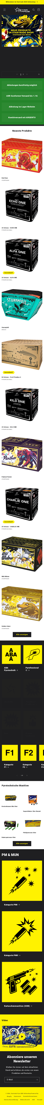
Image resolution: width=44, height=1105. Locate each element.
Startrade (8, 702)
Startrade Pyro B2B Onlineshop (21, 1093)
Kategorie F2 (27, 765)
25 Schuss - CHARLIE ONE (11, 526)
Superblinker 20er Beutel (32, 811)
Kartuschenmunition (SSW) (17, 1006)
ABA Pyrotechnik (10, 669)
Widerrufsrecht (25, 1099)
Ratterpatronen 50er (9, 837)
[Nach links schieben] (17, 775)
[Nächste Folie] (26, 74)
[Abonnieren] (36, 1079)
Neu (6, 733)
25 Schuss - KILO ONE (9, 427)
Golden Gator (6, 626)
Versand (39, 1099)
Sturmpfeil (5, 327)
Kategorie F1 (8, 765)
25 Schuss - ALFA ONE (9, 277)
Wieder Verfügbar (30, 734)
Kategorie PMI (10, 905)
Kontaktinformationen (30, 1096)
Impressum (17, 1096)
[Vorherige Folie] (17, 74)
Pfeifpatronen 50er (29, 832)
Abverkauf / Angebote (31, 703)
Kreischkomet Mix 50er (10, 806)
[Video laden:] (22, 1036)
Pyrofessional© (32, 669)
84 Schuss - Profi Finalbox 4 (11, 377)
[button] (4, 9)
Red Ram (5, 178)
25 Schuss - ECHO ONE (9, 228)
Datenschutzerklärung (11, 1099)
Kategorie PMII (11, 955)
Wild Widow (5, 576)
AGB (33, 1099)
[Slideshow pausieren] (39, 74)
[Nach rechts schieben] (26, 775)
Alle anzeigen (22, 634)
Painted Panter (7, 477)
